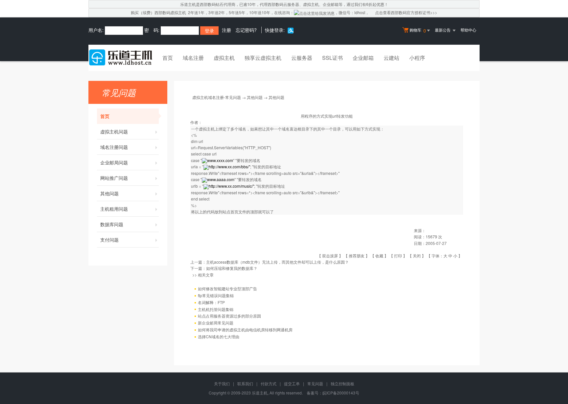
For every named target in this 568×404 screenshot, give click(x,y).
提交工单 (292, 383)
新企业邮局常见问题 (215, 322)
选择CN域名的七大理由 (218, 336)
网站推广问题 (114, 178)
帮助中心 (468, 30)
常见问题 (315, 383)
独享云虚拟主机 (263, 57)
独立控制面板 (342, 383)
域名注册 (193, 57)
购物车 (418, 30)
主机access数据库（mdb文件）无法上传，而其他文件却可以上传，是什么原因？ (277, 262)
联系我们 (245, 383)
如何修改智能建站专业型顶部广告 (227, 288)
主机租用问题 (114, 208)
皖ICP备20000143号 (340, 392)
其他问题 (109, 193)
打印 (398, 255)
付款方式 (268, 383)
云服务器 (301, 57)
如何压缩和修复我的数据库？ (231, 268)
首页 (167, 57)
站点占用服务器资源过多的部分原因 (229, 316)
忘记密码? (246, 30)
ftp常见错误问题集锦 (216, 295)
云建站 (391, 57)
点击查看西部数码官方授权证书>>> (406, 12)
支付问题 (109, 239)
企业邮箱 (363, 57)
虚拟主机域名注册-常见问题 (216, 97)
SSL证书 (332, 57)
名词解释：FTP (211, 302)
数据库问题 (111, 224)
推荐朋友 (357, 255)
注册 (226, 30)
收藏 (379, 255)
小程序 (417, 57)
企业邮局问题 (114, 162)
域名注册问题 (114, 147)
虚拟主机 (224, 57)
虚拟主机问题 (114, 131)
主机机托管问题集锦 (215, 309)
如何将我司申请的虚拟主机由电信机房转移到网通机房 (245, 329)
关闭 (417, 255)
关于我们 (222, 383)
